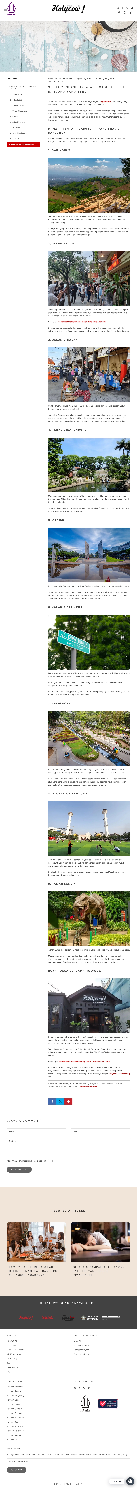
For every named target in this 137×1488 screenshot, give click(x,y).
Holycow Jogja (13, 1422)
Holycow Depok (13, 1400)
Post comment (19, 1170)
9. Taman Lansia (17, 139)
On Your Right (13, 1358)
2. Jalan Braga (16, 100)
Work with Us (12, 1367)
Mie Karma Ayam (14, 1354)
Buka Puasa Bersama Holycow (21, 144)
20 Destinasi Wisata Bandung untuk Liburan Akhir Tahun (84, 1061)
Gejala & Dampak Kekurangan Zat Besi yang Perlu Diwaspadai (99, 1271)
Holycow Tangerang (15, 1395)
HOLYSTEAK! (12, 1345)
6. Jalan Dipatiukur (18, 122)
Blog (9, 1363)
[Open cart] (131, 12)
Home (50, 78)
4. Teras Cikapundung (19, 111)
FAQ (8, 1372)
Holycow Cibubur (14, 1409)
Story (57, 78)
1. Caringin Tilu (16, 94)
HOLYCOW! (12, 1341)
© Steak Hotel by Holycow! (68, 1484)
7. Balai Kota (15, 128)
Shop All (77, 1341)
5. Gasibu (14, 117)
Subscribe (17, 1470)
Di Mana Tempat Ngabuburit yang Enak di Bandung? (23, 87)
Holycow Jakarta (14, 1391)
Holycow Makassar (15, 1439)
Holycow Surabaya (15, 1426)
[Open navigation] (5, 10)
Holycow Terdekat (15, 1386)
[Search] (125, 12)
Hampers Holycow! (82, 1350)
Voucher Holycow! (82, 1345)
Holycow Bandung (15, 1413)
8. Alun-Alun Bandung (19, 133)
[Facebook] (122, 7)
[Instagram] (118, 7)
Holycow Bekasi (13, 1404)
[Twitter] (127, 7)
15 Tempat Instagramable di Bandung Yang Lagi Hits (82, 322)
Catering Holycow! (82, 1354)
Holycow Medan (14, 1435)
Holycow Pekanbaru (15, 1431)
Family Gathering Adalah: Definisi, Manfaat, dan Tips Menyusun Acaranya (33, 1271)
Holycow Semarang (15, 1417)
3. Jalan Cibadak (17, 105)
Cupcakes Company (15, 1350)
